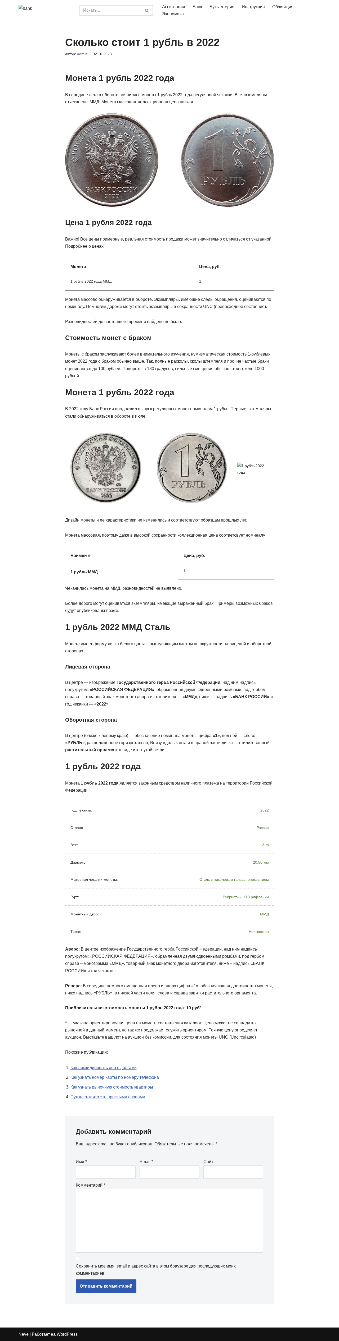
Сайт (208, 1161)
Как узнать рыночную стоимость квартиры (111, 1087)
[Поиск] (147, 10)
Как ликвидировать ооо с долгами (103, 1067)
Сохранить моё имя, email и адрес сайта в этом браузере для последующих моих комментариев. (156, 1269)
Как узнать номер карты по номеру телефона (114, 1077)
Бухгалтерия (221, 6)
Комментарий (90, 1185)
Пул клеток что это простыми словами (107, 1097)
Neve (24, 1334)
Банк (197, 6)
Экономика (173, 14)
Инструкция (253, 6)
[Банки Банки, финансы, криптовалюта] (45, 10)
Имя (81, 1161)
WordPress (67, 1334)
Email (146, 1161)
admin (82, 54)
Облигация (282, 6)
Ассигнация (173, 6)
